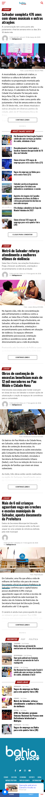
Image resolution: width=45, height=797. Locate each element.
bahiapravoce (17, 39)
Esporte (32, 777)
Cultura (14, 777)
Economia (23, 777)
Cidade (6, 777)
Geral (39, 777)
